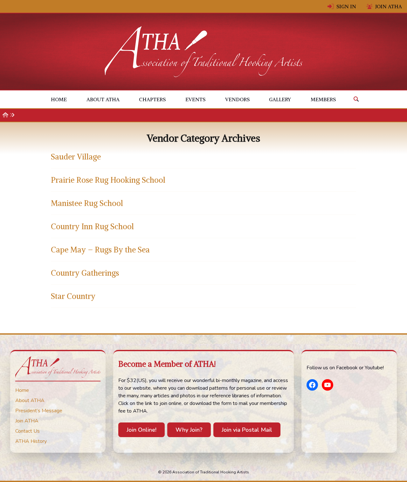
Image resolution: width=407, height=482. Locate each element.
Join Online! (141, 430)
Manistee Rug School (87, 203)
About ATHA (103, 99)
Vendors (237, 99)
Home (59, 99)
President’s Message (38, 410)
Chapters (152, 99)
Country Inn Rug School (92, 226)
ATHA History (31, 441)
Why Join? (189, 430)
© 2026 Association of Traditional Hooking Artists (203, 472)
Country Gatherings (85, 273)
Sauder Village (76, 156)
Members (323, 99)
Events (195, 99)
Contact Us (27, 431)
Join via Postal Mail (247, 430)
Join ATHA (388, 6)
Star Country (73, 296)
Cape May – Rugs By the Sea (100, 249)
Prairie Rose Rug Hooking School (108, 180)
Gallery (280, 99)
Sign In (346, 6)
